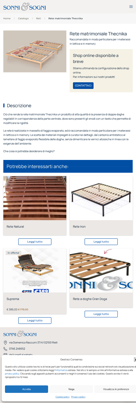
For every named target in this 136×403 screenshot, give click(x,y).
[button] (131, 6)
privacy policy (12, 373)
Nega (71, 389)
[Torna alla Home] (24, 6)
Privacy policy (78, 396)
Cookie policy (62, 396)
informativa (62, 370)
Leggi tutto (34, 241)
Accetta (26, 389)
